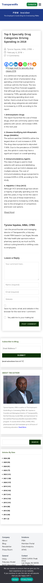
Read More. (23, 427)
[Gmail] (30, 64)
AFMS (24, 550)
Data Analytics (27, 547)
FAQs (4, 559)
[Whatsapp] (25, 64)
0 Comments (13, 56)
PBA (23, 540)
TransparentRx (10, 4)
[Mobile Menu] (40, 4)
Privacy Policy (26, 579)
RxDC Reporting (9, 565)
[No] (41, 569)
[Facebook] (6, 64)
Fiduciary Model (8, 562)
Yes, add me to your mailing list (20, 317)
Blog (4, 544)
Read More (9, 212)
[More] (34, 64)
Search (35, 442)
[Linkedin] (16, 64)
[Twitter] (11, 64)
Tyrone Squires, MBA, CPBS (19, 49)
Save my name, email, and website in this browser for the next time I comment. (21, 310)
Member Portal (28, 544)
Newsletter (6, 547)
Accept (15, 579)
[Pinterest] (20, 64)
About (4, 540)
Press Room (7, 550)
